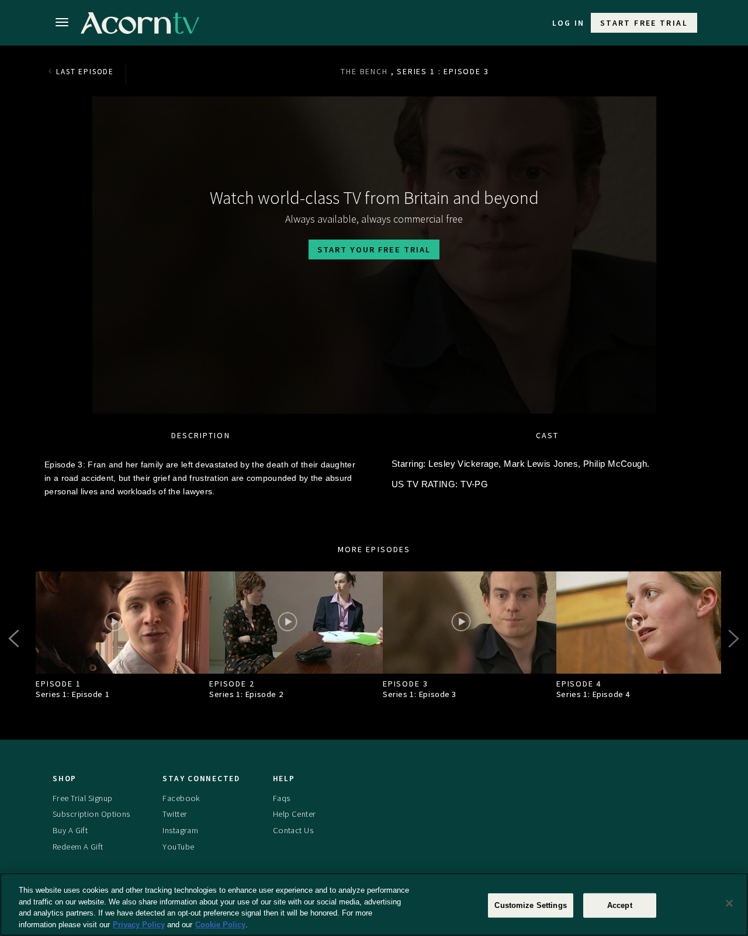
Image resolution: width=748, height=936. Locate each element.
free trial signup (82, 798)
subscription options (91, 814)
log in (568, 23)
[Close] (729, 903)
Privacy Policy (139, 924)
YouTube (178, 846)
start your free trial (374, 249)
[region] (374, 904)
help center (294, 814)
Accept (619, 905)
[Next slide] (732, 638)
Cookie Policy (220, 924)
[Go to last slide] (15, 638)
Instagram (180, 830)
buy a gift (70, 830)
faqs (281, 798)
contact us (293, 830)
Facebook (181, 798)
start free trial (644, 23)
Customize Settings (530, 905)
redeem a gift (78, 846)
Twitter (174, 814)
